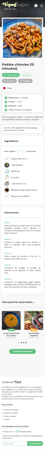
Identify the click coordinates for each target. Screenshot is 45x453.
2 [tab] (21, 342)
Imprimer (11, 81)
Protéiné (18, 110)
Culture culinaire (10, 416)
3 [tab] (23, 342)
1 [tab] (19, 342)
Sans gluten (27, 110)
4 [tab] (25, 342)
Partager (27, 81)
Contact (6, 419)
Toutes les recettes (22, 351)
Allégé (11, 110)
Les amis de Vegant (11, 410)
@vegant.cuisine (25, 431)
